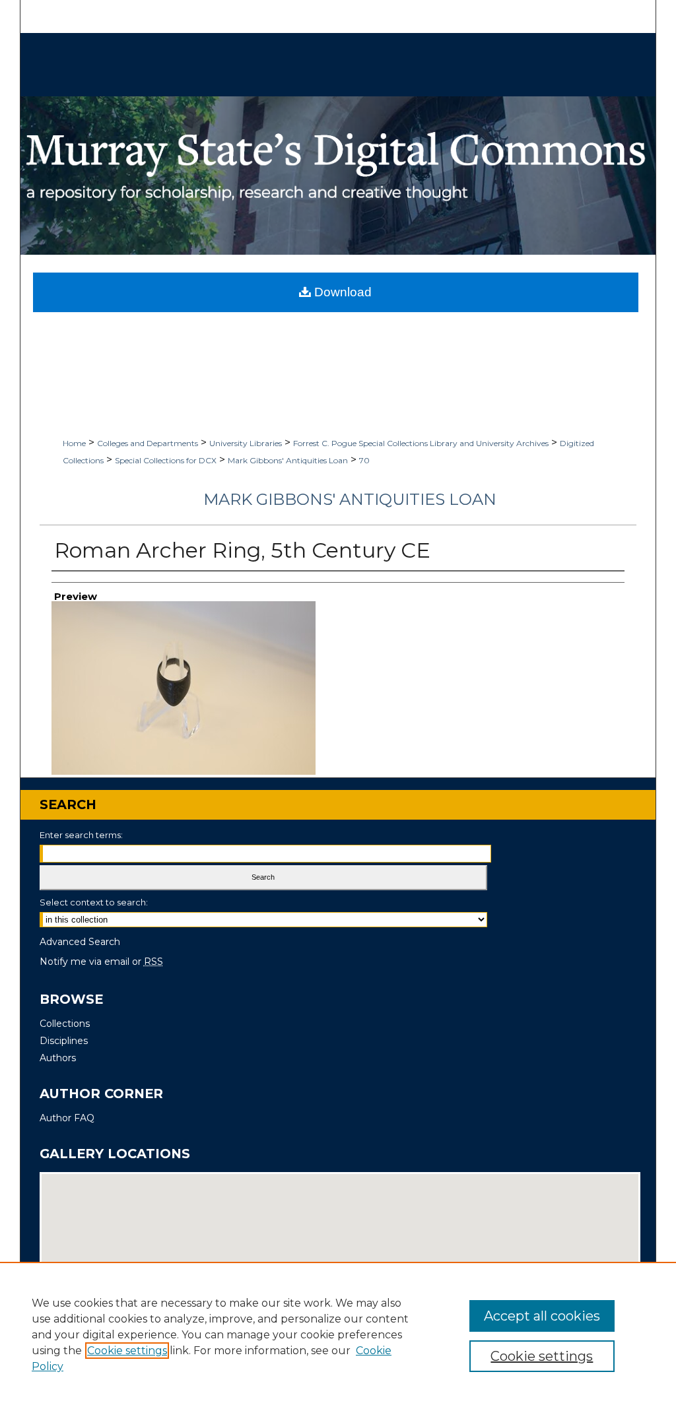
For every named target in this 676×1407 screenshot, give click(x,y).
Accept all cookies (542, 1316)
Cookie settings (127, 1350)
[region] (338, 1334)
